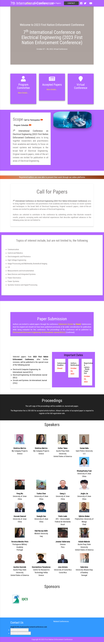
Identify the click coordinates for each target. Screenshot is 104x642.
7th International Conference (32, 3)
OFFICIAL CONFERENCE (19, 630)
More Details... (23, 93)
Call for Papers (55, 3)
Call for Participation (32, 120)
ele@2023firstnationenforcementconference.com (28, 627)
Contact (71, 3)
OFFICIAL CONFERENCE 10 (20, 633)
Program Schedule (21, 125)
